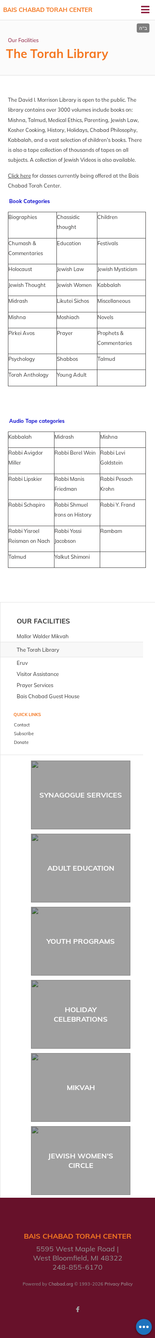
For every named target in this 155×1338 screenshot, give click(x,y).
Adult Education (80, 868)
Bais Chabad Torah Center (48, 10)
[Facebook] (77, 1309)
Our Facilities (23, 40)
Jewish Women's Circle (80, 1160)
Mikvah (81, 1087)
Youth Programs (80, 941)
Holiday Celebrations (81, 1014)
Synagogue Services (80, 795)
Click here (19, 175)
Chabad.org (60, 1284)
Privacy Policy (119, 1284)
